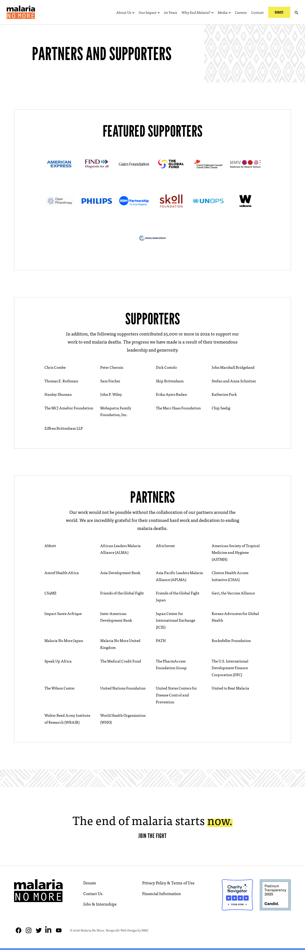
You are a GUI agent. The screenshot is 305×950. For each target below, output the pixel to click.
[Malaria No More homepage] (21, 12)
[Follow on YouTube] (58, 930)
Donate (89, 882)
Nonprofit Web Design (121, 930)
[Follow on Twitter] (38, 930)
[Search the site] (296, 12)
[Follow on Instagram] (28, 930)
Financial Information (161, 893)
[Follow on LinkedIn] (48, 930)
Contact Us (92, 893)
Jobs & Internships (100, 904)
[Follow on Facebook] (18, 930)
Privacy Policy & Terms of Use (168, 882)
